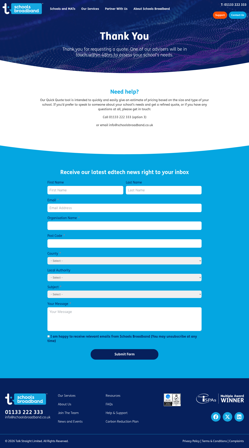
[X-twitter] (227, 417)
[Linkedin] (239, 417)
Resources (113, 396)
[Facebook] (216, 417)
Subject (53, 287)
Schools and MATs (62, 9)
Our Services (90, 9)
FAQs (109, 404)
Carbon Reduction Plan (122, 421)
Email (51, 200)
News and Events (70, 421)
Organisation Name (62, 218)
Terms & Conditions (214, 441)
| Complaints (235, 441)
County (52, 253)
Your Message (57, 304)
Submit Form (125, 354)
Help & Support (117, 413)
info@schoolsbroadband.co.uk (27, 417)
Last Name (134, 182)
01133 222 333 (235, 5)
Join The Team (68, 413)
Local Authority (58, 270)
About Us (64, 404)
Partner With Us (116, 9)
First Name (55, 182)
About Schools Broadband (151, 9)
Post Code (54, 236)
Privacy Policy (191, 441)
